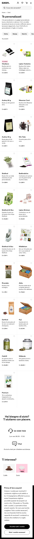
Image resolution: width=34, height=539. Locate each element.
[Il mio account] (18, 3)
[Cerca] (4, 8)
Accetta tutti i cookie (17, 526)
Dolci (9, 12)
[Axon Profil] (5, 3)
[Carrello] (27, 3)
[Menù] (31, 3)
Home (3, 12)
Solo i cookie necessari (17, 532)
